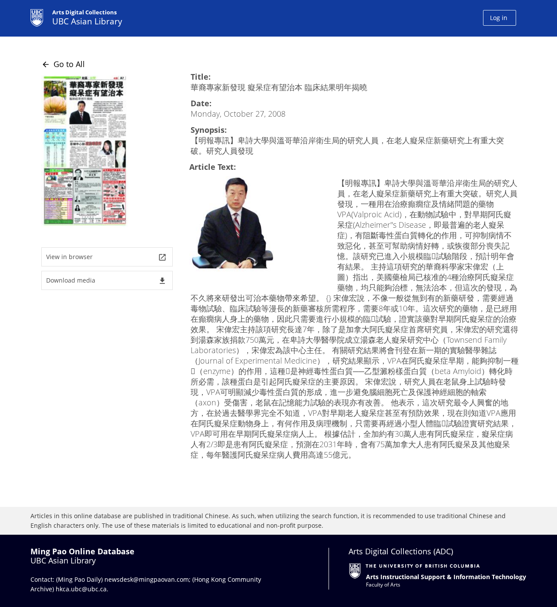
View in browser (106, 257)
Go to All (63, 64)
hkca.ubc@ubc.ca (81, 589)
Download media (106, 280)
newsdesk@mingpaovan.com (146, 579)
